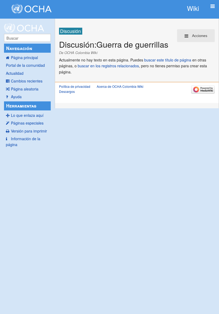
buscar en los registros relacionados (108, 65)
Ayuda (16, 96)
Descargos (67, 91)
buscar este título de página (167, 60)
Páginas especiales (27, 123)
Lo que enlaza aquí (27, 115)
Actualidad (15, 73)
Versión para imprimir (29, 131)
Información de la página (23, 141)
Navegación (19, 48)
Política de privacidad (74, 86)
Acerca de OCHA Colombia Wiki (120, 86)
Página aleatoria (24, 89)
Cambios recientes (26, 81)
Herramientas (21, 105)
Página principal (24, 57)
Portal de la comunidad (25, 65)
